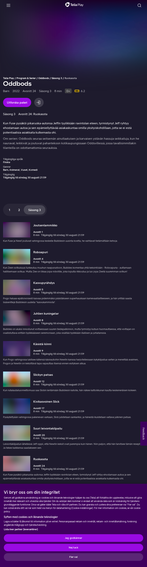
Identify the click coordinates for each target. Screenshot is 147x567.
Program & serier (26, 78)
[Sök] (139, 5)
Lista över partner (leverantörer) (21, 529)
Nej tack (73, 547)
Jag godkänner (73, 538)
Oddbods (43, 78)
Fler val (73, 556)
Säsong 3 (56, 78)
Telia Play (8, 78)
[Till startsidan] (74, 5)
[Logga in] (39, 102)
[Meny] (8, 5)
